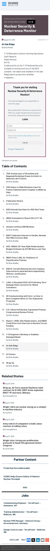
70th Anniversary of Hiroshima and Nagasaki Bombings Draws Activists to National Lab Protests (24, 176)
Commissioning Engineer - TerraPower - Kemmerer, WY (22, 504)
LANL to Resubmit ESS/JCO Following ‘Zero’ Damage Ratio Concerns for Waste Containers (26, 285)
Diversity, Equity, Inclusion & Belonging (20, 549)
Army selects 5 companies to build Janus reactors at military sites (22, 424)
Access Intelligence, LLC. (11, 547)
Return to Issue (20, 22)
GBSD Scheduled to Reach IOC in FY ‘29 (24, 218)
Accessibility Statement (41, 549)
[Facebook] (28, 540)
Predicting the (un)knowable (17, 468)
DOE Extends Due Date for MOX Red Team (25, 209)
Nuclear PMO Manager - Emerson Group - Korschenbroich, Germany (22, 522)
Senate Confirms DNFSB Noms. (20, 226)
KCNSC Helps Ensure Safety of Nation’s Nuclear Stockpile (22, 477)
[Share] (47, 540)
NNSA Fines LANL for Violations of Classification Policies (22, 258)
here (28, 110)
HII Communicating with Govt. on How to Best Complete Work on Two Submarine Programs (24, 298)
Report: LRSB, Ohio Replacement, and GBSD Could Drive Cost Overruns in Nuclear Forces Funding (26, 323)
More (25, 487)
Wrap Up (10, 362)
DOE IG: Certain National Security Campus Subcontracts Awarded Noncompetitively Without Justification (25, 271)
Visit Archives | (9, 22)
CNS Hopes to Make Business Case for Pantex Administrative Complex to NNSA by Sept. (26, 189)
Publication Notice (14, 201)
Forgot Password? (16, 149)
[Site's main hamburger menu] (4, 4)
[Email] (42, 540)
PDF (30, 22)
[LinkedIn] (38, 540)
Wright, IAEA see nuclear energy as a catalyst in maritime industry (24, 408)
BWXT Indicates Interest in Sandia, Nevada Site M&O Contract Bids (26, 236)
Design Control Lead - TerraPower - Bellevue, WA (25, 530)
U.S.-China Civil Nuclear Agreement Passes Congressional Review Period (26, 310)
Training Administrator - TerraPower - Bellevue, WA (21, 513)
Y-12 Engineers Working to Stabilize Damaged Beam (22, 335)
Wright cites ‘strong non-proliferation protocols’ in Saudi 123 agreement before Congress (22, 443)
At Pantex (10, 354)
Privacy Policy (38, 547)
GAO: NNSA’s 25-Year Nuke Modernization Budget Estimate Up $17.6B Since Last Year (26, 247)
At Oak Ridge (12, 345)
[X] (33, 540)
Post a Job (14, 540)
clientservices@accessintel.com (26, 135)
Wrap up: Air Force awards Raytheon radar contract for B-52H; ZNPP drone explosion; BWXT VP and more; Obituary (23, 390)
